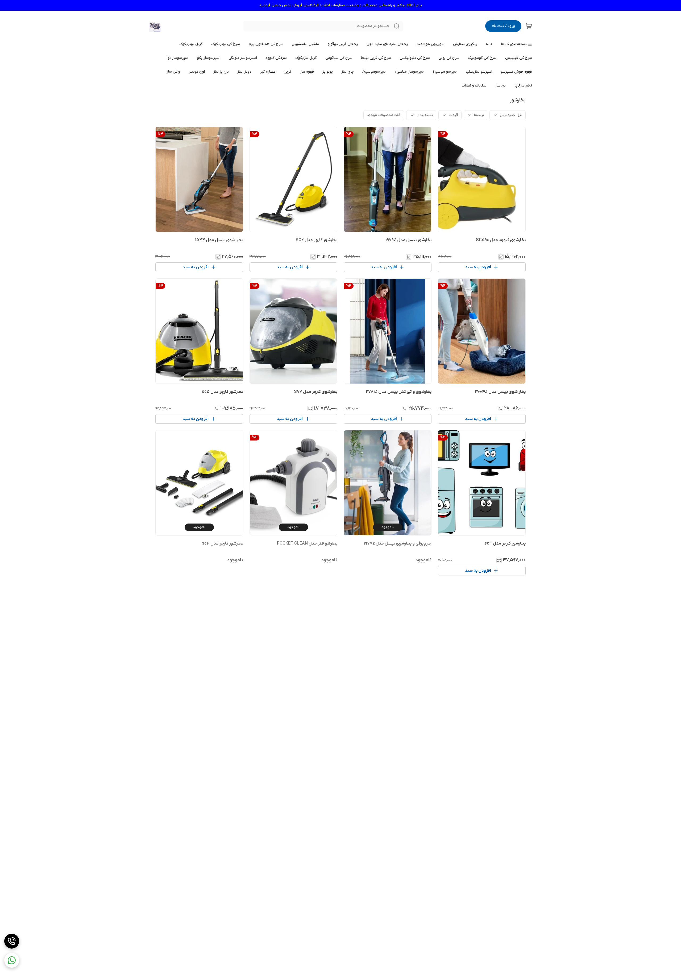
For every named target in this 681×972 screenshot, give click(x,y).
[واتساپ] (11, 960)
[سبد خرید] (529, 26)
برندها (479, 115)
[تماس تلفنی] (11, 941)
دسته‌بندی (425, 115)
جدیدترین (507, 115)
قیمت (453, 115)
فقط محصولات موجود (384, 115)
